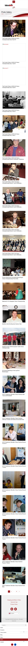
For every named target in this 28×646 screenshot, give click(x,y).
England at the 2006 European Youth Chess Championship (13, 347)
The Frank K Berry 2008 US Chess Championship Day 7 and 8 (10, 63)
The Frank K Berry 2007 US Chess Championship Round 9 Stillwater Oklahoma (13, 158)
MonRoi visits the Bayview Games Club (11, 324)
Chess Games (3, 632)
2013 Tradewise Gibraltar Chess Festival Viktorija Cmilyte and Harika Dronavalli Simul (13, 419)
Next (19, 591)
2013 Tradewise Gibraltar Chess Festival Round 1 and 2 (14, 538)
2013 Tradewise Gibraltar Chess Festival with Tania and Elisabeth (13, 395)
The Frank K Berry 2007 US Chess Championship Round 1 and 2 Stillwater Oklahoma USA (11, 255)
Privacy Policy (14, 604)
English (12, 613)
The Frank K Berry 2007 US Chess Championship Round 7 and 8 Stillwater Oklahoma (11, 183)
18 (16, 591)
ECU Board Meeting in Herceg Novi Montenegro (11, 371)
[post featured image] (14, 28)
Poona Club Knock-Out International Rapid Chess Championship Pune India (12, 278)
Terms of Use (14, 602)
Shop (1, 637)
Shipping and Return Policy (14, 600)
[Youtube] (11, 609)
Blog (1, 634)
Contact (2, 642)
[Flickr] (15, 609)
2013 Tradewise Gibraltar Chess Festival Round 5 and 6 (14, 490)
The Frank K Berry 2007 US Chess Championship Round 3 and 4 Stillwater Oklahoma (11, 231)
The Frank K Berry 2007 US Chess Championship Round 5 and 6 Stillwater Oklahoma (11, 207)
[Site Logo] (9, 5)
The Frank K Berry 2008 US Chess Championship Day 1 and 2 (10, 134)
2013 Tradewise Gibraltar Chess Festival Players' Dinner (12, 562)
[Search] (25, 625)
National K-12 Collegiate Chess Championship (13, 301)
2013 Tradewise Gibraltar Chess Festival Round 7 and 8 (14, 466)
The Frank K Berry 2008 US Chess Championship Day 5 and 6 (10, 87)
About (1, 639)
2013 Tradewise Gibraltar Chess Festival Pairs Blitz (13, 586)
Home (1, 627)
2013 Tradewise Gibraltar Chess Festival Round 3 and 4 (14, 514)
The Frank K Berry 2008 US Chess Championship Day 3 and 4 (10, 111)
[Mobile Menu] (14, 2)
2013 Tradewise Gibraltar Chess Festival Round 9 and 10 (14, 443)
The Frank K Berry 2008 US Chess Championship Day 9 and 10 (10, 39)
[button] (0, 623)
